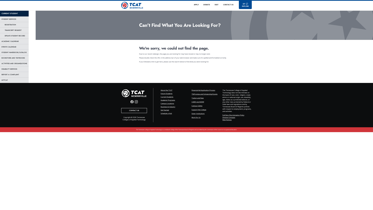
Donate (206, 5)
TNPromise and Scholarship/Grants (204, 94)
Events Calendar (9, 47)
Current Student (10, 13)
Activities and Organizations (14, 63)
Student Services (9, 19)
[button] (245, 5)
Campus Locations (167, 103)
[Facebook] (132, 101)
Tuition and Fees (198, 98)
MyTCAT (5, 80)
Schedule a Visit (166, 113)
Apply (196, 5)
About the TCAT (166, 90)
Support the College (199, 110)
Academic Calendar (10, 41)
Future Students (166, 94)
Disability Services (9, 69)
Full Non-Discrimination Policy (233, 115)
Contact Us (228, 5)
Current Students (167, 97)
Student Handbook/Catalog (14, 52)
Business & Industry (168, 107)
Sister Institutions (198, 114)
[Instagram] (136, 101)
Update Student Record (15, 36)
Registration (10, 25)
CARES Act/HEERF (198, 102)
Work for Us (196, 117)
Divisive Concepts (228, 117)
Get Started (165, 110)
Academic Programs (168, 100)
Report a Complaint (10, 75)
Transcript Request (13, 30)
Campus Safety (197, 106)
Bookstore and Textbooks (13, 58)
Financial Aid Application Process (203, 90)
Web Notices (227, 120)
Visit (216, 5)
